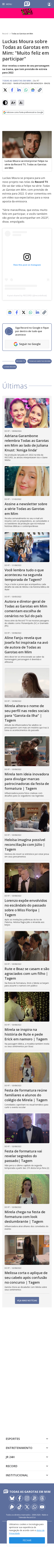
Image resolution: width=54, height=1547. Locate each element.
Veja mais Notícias (27, 1300)
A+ (13, 102)
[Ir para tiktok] (19, 1507)
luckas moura (9, 367)
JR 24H (10, 1457)
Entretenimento (19, 1448)
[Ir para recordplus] (12, 1507)
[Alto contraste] (5, 103)
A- (21, 102)
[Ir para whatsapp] (34, 1507)
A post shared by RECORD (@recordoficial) (27, 295)
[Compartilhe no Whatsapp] (26, 90)
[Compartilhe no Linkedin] (19, 90)
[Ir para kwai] (34, 1498)
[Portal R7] (27, 3)
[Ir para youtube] (42, 1507)
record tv (20, 361)
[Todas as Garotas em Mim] (27, 13)
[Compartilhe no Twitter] (5, 90)
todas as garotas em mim (40, 361)
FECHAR (27, 1540)
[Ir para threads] (42, 1498)
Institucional (17, 1475)
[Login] (49, 4)
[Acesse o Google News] (33, 90)
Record (5, 33)
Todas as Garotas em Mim (22, 33)
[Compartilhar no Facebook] (12, 90)
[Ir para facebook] (19, 1498)
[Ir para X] (27, 1507)
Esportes (13, 1439)
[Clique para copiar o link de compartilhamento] (40, 90)
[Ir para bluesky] (12, 1498)
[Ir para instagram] (27, 1498)
